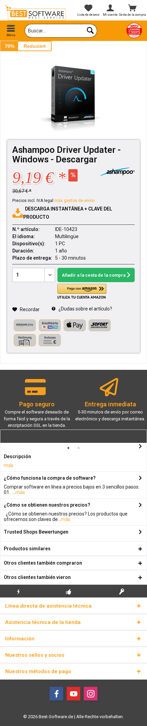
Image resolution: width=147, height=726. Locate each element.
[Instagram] (90, 693)
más (8, 465)
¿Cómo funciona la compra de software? (50, 478)
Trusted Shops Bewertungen (36, 532)
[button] (81, 291)
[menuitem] (11, 30)
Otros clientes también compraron (43, 563)
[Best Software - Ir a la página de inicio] (36, 12)
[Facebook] (56, 693)
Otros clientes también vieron (37, 577)
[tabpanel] (37, 406)
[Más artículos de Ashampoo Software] (118, 172)
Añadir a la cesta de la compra (93, 275)
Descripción (17, 456)
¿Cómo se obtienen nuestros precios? (47, 505)
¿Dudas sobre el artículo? (84, 308)
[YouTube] (73, 693)
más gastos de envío (74, 200)
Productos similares (27, 548)
